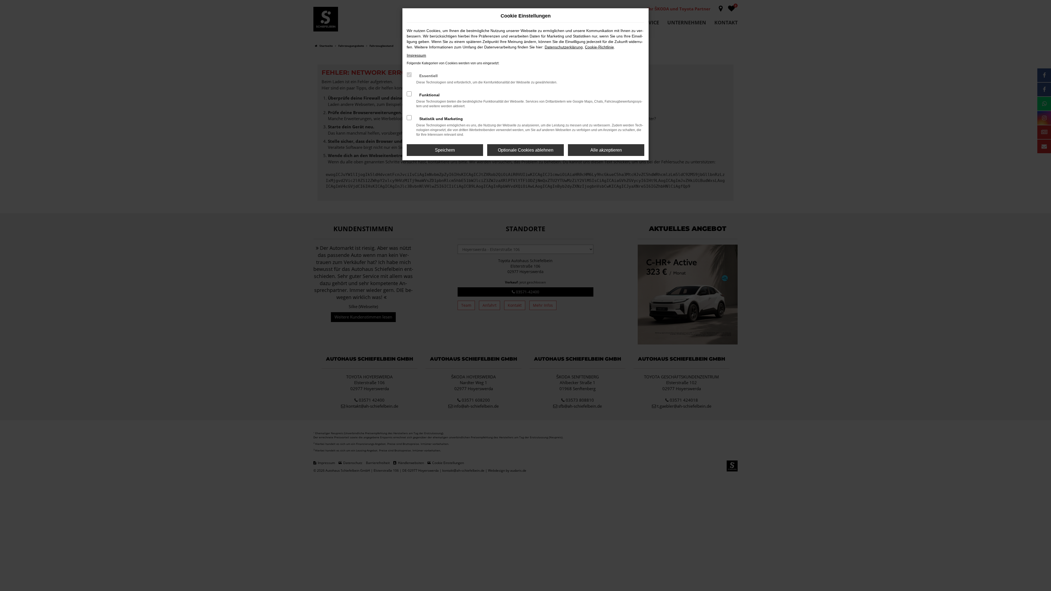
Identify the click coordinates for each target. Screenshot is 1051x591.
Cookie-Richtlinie (599, 47)
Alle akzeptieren (606, 150)
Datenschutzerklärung (564, 47)
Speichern (445, 150)
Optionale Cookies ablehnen (525, 150)
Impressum (416, 55)
